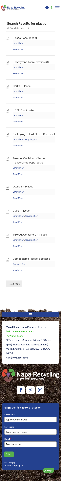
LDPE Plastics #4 (23, 110)
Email (7, 439)
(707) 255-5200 (14, 335)
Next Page (14, 283)
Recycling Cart (31, 139)
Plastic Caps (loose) (25, 37)
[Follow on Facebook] (21, 390)
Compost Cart (19, 264)
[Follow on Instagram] (40, 390)
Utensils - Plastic (23, 186)
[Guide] (47, 8)
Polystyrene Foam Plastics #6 (31, 62)
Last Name (9, 427)
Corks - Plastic (21, 85)
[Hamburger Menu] (57, 7)
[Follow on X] (30, 390)
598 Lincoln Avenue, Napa (20, 331)
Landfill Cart (18, 43)
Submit (9, 454)
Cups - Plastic (21, 210)
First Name (9, 414)
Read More (18, 49)
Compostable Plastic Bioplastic (31, 258)
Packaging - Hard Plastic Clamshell (34, 134)
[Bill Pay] (51, 8)
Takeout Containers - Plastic (30, 234)
